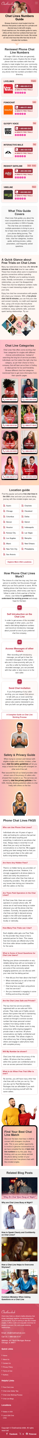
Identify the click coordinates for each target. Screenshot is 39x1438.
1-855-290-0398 (25, 171)
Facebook (13, 1434)
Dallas (27, 516)
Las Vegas (29, 532)
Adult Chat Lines (29, 393)
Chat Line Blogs (8, 1398)
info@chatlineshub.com (16, 1332)
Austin (8, 505)
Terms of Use (7, 1371)
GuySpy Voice (11, 124)
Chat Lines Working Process (12, 1395)
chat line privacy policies (21, 780)
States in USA (8, 1411)
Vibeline (8, 187)
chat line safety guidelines (17, 764)
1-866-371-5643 (25, 107)
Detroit (27, 521)
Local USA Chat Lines (8, 1416)
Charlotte (28, 505)
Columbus (10, 516)
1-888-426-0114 (25, 86)
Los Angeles (11, 538)
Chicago (9, 511)
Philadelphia (29, 549)
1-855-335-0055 (11, 451)
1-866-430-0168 (25, 149)
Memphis (28, 538)
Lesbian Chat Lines (10, 444)
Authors (5, 1375)
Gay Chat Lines (9, 419)
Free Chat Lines (10, 470)
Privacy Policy (8, 1367)
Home (5, 1355)
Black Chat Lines (10, 393)
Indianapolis (29, 527)
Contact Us (7, 1363)
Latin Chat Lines (29, 419)
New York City (11, 549)
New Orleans (30, 543)
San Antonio (11, 554)
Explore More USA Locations (19, 562)
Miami (8, 543)
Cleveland (28, 511)
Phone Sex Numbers (29, 470)
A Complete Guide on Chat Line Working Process (19, 715)
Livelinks (9, 81)
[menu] (36, 3)
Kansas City (11, 532)
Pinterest (32, 1434)
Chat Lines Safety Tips (10, 1391)
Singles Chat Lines (29, 444)
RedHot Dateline (13, 166)
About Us (6, 1359)
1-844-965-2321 (25, 192)
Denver (9, 521)
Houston (9, 527)
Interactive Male (13, 145)
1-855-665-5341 (25, 128)
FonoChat (9, 102)
